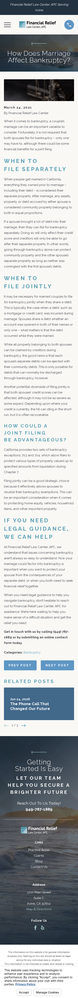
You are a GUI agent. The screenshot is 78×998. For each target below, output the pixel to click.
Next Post (57, 665)
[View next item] (23, 725)
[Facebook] (35, 928)
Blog (38, 861)
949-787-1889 (39, 809)
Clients (39, 856)
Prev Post (20, 665)
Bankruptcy (32, 652)
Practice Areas (39, 850)
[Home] (37, 24)
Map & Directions (38, 909)
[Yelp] (42, 928)
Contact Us (39, 867)
